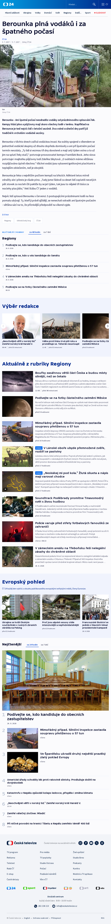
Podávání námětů (48, 874)
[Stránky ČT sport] (29, 888)
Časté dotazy (13, 879)
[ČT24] (8, 4)
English (27, 918)
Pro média (44, 852)
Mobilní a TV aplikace (82, 874)
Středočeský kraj (24, 220)
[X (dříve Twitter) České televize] (96, 843)
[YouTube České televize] (91, 843)
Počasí (43, 868)
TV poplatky (45, 857)
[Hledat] (94, 4)
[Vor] (55, 76)
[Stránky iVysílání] (49, 888)
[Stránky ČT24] (11, 888)
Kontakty (77, 879)
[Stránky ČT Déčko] (68, 888)
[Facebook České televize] (86, 843)
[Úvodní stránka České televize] (22, 843)
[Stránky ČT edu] (100, 888)
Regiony (67, 12)
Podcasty (77, 863)
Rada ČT (10, 868)
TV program (12, 852)
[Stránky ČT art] (84, 888)
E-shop (10, 874)
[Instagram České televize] (80, 843)
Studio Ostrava (47, 863)
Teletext (11, 863)
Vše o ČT (44, 879)
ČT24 (4, 39)
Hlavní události (12, 12)
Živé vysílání (78, 852)
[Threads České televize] (102, 843)
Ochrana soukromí (40, 918)
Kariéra (76, 868)
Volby (37, 12)
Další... (78, 12)
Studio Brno (78, 857)
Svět (58, 12)
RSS (102, 918)
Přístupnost (56, 918)
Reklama (11, 857)
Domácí (48, 12)
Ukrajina (27, 12)
